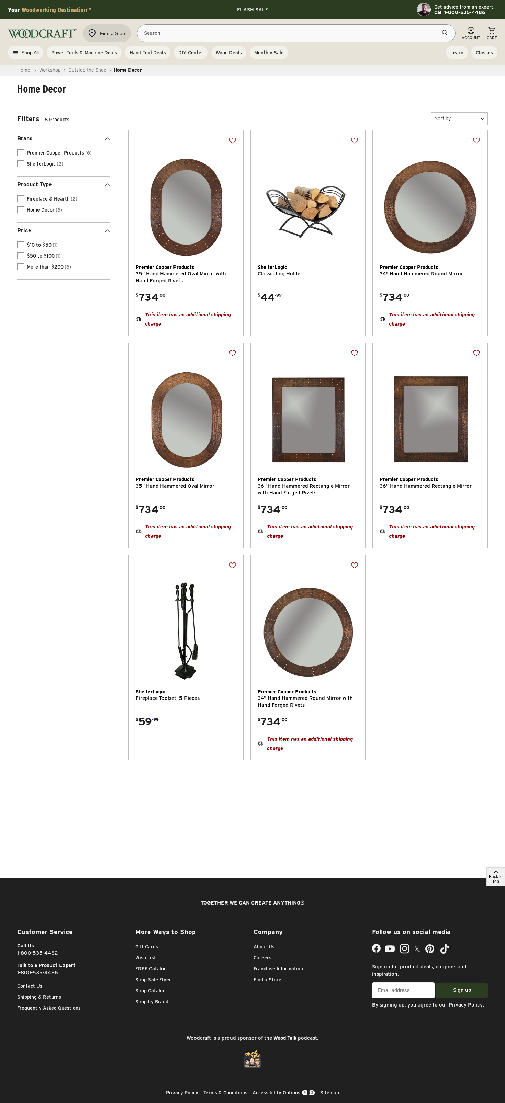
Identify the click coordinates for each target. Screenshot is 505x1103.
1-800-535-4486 (37, 972)
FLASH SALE (252, 10)
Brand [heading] (25, 138)
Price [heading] (24, 230)
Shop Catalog (150, 990)
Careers (262, 957)
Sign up (462, 990)
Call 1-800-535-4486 (459, 12)
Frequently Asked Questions (49, 1008)
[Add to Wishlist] (232, 140)
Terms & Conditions (225, 1092)
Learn (456, 52)
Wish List (145, 957)
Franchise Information (278, 968)
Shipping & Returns (39, 997)
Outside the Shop (87, 70)
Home (23, 70)
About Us (264, 947)
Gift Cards (146, 947)
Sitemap (329, 1092)
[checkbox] (20, 152)
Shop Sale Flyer (153, 979)
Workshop (50, 70)
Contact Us (29, 986)
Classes (484, 52)
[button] (459, 118)
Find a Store (267, 979)
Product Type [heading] (34, 184)
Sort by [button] (443, 118)
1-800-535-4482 (37, 953)
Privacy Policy (466, 1005)
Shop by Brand (151, 1001)
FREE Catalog (151, 968)
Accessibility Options (276, 1092)
